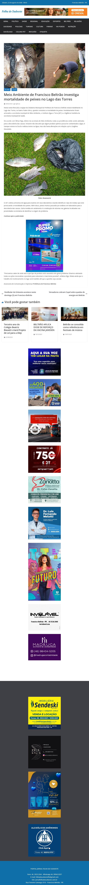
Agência (17, 104)
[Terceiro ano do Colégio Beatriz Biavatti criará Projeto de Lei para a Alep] (15, 308)
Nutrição (72, 26)
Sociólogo (7, 32)
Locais (14, 89)
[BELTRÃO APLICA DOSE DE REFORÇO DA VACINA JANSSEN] (44, 308)
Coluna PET (20, 32)
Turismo (29, 26)
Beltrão (67, 21)
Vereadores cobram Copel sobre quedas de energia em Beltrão (67, 293)
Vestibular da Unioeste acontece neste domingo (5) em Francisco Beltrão (20, 293)
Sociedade (7, 26)
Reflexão (32, 32)
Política (15, 21)
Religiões (78, 21)
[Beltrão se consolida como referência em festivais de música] (74, 308)
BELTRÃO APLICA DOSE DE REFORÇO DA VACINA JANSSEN (44, 327)
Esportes (56, 21)
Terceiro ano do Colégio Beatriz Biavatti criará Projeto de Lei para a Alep (15, 328)
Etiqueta (43, 32)
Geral (5, 21)
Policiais (18, 26)
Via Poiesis (60, 26)
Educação (45, 21)
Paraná (50, 26)
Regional (34, 21)
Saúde (24, 21)
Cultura (39, 26)
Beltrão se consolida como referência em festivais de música (73, 327)
